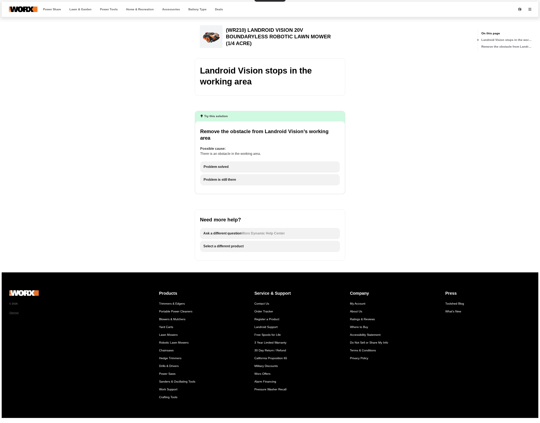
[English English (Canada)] (520, 9)
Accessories (171, 9)
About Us (356, 311)
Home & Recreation (140, 9)
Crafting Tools (168, 397)
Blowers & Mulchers (172, 319)
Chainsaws (166, 350)
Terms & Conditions (363, 350)
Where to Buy (359, 327)
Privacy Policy (359, 358)
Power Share (52, 9)
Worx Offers (262, 373)
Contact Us (261, 303)
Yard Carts (166, 327)
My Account (357, 303)
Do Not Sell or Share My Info (369, 342)
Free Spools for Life (267, 334)
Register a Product (266, 319)
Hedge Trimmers (170, 358)
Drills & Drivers (169, 366)
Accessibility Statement (365, 334)
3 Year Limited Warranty (270, 342)
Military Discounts (266, 366)
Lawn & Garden (80, 9)
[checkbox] (270, 167)
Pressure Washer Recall (270, 389)
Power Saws (167, 373)
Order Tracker (263, 311)
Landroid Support (266, 327)
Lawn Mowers (168, 334)
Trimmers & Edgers (172, 303)
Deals (219, 9)
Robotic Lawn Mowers (174, 342)
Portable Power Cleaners (175, 311)
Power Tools (109, 9)
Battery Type (197, 9)
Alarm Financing (265, 381)
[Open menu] (530, 9)
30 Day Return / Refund (270, 350)
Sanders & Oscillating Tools (177, 381)
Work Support (168, 389)
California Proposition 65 (270, 358)
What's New (453, 311)
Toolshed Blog (454, 303)
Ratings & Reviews (362, 319)
